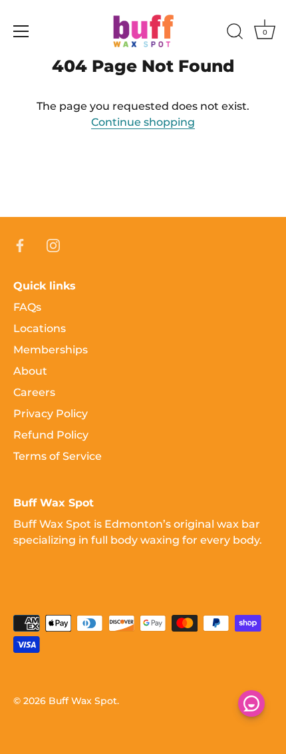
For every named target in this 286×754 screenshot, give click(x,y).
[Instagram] (53, 244)
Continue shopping (143, 122)
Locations (39, 328)
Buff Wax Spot (83, 700)
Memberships (50, 349)
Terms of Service (57, 456)
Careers (34, 392)
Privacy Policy (50, 413)
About (30, 371)
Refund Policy (50, 435)
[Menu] (21, 31)
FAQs (27, 307)
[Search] (234, 33)
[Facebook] (20, 244)
